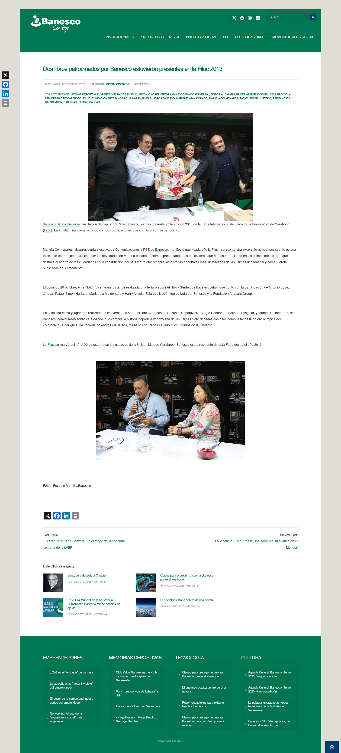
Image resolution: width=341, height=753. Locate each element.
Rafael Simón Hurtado (255, 98)
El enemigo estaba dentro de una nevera (187, 600)
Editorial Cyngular (225, 94)
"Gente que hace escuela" (118, 94)
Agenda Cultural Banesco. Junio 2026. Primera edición (269, 689)
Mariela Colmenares (223, 98)
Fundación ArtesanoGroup (111, 98)
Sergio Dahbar (89, 102)
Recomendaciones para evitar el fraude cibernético (203, 704)
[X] (234, 18)
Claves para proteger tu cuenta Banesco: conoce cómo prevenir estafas (203, 721)
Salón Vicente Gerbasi (61, 102)
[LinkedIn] (257, 18)
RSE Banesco (282, 98)
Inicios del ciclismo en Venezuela (138, 706)
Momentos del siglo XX (292, 37)
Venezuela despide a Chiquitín (87, 575)
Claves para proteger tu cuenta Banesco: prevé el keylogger (202, 674)
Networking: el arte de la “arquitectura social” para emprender (66, 717)
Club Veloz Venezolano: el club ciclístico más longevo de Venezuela (136, 676)
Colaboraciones (249, 37)
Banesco (161, 249)
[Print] (5, 103)
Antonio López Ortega (154, 94)
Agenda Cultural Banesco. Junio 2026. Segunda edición (269, 674)
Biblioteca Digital (201, 37)
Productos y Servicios (160, 37)
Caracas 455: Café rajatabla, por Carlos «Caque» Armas (269, 723)
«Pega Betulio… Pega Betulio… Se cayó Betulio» (137, 719)
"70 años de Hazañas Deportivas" (76, 94)
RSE (226, 37)
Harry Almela (141, 98)
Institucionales (120, 37)
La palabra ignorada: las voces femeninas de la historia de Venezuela (268, 706)
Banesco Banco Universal (190, 94)
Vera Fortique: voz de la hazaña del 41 (137, 693)
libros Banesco (164, 98)
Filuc (86, 98)
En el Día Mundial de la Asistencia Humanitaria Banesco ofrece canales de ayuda (94, 604)
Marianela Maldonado (192, 98)
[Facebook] (242, 18)
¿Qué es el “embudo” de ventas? (71, 672)
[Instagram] (250, 18)
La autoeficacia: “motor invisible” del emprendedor (71, 685)
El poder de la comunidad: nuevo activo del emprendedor (71, 700)
